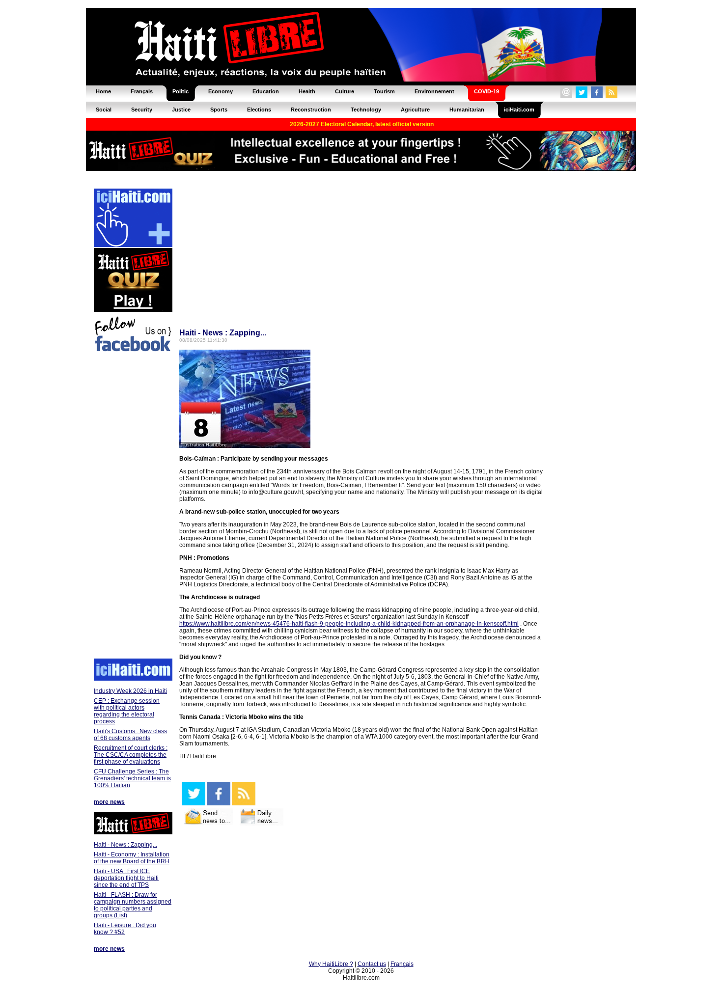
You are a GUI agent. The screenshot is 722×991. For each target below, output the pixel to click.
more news (109, 801)
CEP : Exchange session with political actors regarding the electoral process (127, 711)
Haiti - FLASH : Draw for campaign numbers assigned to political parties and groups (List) (132, 905)
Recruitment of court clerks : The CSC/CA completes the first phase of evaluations (130, 754)
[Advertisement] (132, 506)
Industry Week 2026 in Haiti (130, 691)
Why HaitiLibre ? (331, 964)
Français (402, 964)
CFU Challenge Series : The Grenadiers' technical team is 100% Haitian (132, 778)
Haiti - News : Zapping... (125, 844)
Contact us (372, 964)
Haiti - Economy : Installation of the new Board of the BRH (131, 858)
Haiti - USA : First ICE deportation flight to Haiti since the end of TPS (126, 878)
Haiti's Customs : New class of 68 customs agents (130, 735)
